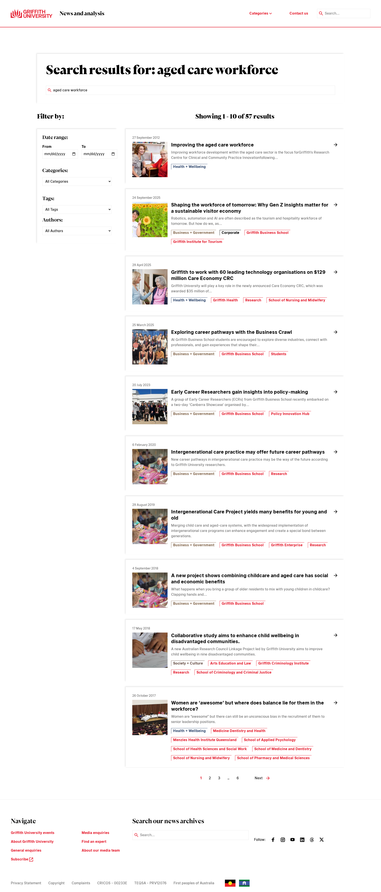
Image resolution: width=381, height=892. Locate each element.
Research (253, 300)
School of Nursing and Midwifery (297, 300)
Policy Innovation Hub (290, 414)
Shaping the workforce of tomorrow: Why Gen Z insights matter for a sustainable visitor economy (249, 208)
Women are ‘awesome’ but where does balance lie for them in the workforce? (247, 706)
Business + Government (193, 233)
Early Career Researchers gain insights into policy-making (239, 392)
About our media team (101, 850)
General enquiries (26, 850)
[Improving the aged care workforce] (150, 159)
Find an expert (94, 841)
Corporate (230, 233)
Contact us (298, 13)
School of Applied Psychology (270, 740)
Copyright (56, 883)
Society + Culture (188, 663)
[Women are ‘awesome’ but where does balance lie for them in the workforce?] (150, 717)
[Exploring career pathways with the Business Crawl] (150, 346)
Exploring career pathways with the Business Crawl (232, 332)
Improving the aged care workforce (212, 145)
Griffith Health (225, 300)
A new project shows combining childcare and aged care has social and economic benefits (249, 578)
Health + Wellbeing (189, 167)
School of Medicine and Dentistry (283, 749)
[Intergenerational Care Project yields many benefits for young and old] (150, 526)
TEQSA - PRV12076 (150, 883)
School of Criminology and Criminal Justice (233, 672)
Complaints (81, 883)
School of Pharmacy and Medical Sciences (273, 758)
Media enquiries (95, 833)
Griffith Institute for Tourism (197, 242)
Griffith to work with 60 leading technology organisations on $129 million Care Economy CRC (248, 275)
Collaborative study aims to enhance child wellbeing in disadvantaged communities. (235, 638)
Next (259, 778)
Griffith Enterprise (287, 545)
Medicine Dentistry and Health (239, 731)
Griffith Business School (268, 233)
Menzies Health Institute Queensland (205, 740)
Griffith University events (32, 833)
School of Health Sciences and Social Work (210, 749)
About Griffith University (32, 841)
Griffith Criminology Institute (283, 663)
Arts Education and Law (230, 663)
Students (278, 354)
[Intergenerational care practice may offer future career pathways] (150, 466)
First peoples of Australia (194, 883)
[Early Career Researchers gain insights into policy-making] (150, 406)
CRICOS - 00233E (112, 883)
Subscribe (20, 859)
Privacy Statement (26, 883)
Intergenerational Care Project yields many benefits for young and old (249, 515)
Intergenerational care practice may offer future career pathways (248, 452)
